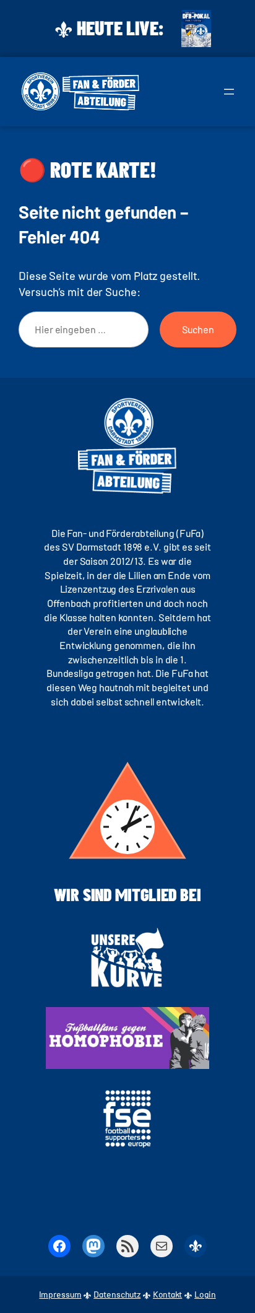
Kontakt (167, 1294)
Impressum (60, 1294)
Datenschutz (116, 1294)
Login (205, 1294)
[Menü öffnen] (229, 91)
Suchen (198, 329)
